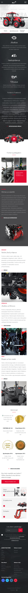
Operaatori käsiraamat (18, 568)
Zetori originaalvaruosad (8, 490)
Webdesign (12, 590)
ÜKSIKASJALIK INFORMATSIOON (10, 217)
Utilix (2, 550)
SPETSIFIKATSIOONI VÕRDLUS (15, 126)
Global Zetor (2, 2)
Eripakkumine (7, 500)
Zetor (14, 2)
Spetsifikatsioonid (14, 31)
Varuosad (16, 550)
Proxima (3, 555)
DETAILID (5, 270)
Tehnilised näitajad (22, 31)
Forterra (3, 557)
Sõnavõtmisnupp (17, 570)
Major (2, 554)
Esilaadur (6, 511)
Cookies (15, 574)
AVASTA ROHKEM (7, 325)
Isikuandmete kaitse (18, 572)
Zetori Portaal (17, 566)
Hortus (2, 552)
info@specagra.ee (15, 540)
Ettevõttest (3, 568)
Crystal (2, 559)
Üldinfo (5, 30)
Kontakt (3, 570)
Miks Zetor (3, 565)
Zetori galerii (16, 565)
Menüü (25, 2)
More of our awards (15, 468)
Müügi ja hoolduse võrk (6, 566)
